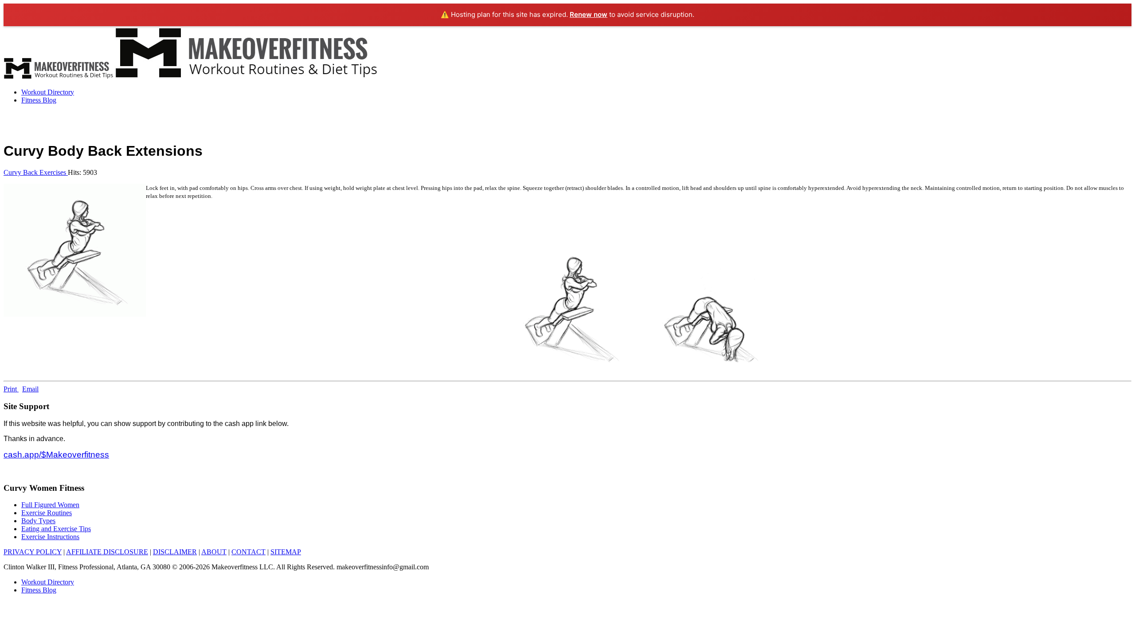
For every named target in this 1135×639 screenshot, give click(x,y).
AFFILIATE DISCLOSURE (107, 552)
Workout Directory (47, 92)
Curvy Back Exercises (36, 172)
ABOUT (214, 552)
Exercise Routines (46, 513)
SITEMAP (285, 552)
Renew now (588, 14)
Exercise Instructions (50, 536)
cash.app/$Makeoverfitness (56, 454)
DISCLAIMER (175, 552)
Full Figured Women (50, 505)
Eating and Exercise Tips (56, 528)
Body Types (38, 521)
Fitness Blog (38, 100)
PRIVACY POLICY (33, 552)
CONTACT (248, 552)
